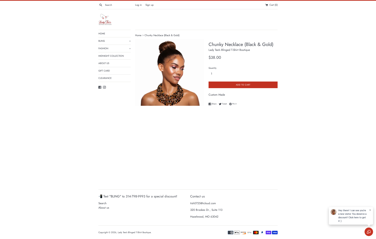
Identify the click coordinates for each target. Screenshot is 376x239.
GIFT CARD (104, 70)
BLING (114, 41)
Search (102, 203)
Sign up (149, 5)
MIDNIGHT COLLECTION (111, 56)
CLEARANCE (105, 78)
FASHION (114, 48)
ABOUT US (103, 63)
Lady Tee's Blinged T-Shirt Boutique (134, 232)
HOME (101, 33)
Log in (138, 5)
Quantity (212, 68)
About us (103, 208)
